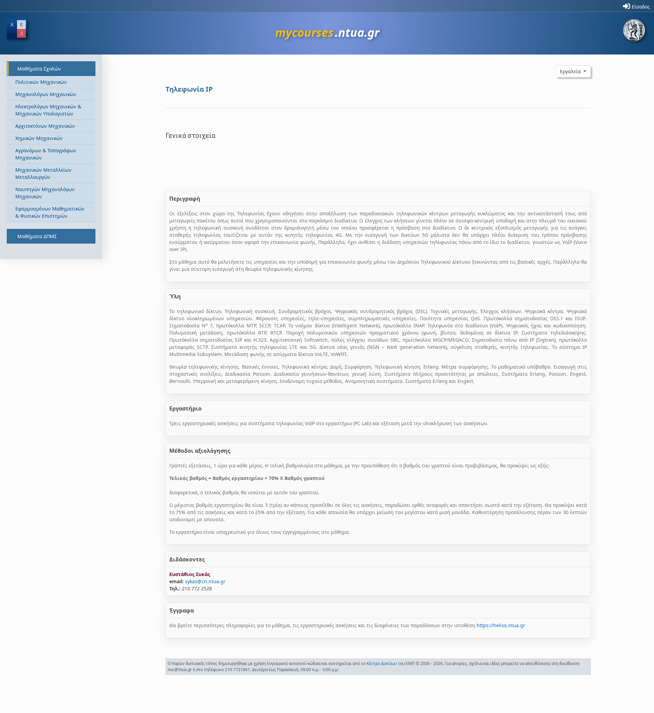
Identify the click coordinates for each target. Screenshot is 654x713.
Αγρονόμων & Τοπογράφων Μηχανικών (45, 154)
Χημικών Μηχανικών (39, 138)
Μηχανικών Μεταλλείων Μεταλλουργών (43, 173)
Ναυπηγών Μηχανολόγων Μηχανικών (45, 193)
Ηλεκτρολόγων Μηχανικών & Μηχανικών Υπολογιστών (48, 110)
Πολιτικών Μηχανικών (41, 82)
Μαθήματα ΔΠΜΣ (37, 236)
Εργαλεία (571, 71)
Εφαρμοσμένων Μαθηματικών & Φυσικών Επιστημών (49, 212)
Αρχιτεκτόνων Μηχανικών (45, 126)
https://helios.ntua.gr (501, 625)
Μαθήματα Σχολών (39, 68)
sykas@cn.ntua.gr (205, 581)
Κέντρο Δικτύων (382, 663)
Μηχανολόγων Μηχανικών (45, 94)
